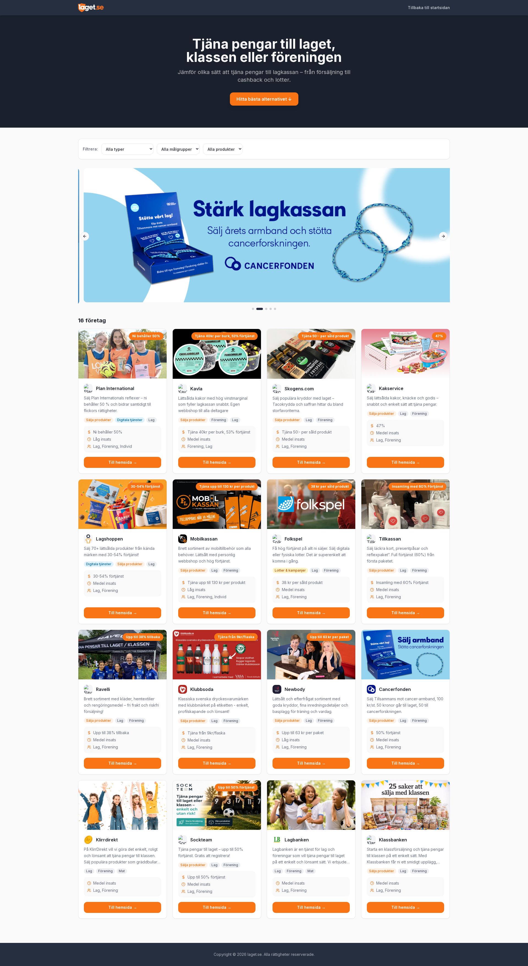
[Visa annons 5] (275, 309)
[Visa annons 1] (253, 309)
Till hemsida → (122, 462)
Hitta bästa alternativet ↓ (264, 99)
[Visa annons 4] (271, 309)
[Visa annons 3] (266, 309)
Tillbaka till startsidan (429, 7)
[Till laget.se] (91, 7)
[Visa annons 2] (259, 309)
